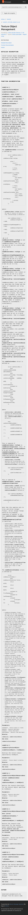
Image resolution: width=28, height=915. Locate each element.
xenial (3, 19)
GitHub (7, 906)
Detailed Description (6, 42)
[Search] (26, 7)
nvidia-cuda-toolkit (16, 34)
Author (3, 47)
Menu (24, 1)
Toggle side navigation (9, 13)
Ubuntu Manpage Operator (16, 904)
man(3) (9, 19)
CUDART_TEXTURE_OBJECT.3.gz (11, 22)
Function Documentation (7, 45)
